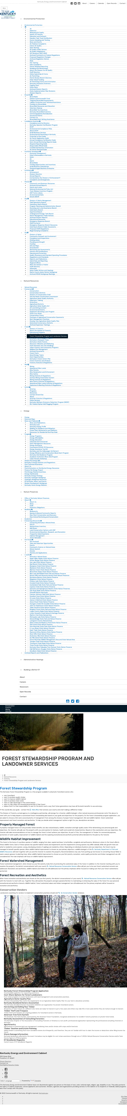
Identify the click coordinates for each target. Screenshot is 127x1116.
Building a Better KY (32, 670)
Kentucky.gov (43, 1093)
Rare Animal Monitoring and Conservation (44, 517)
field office (35, 810)
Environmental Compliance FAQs (41, 129)
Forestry (7, 779)
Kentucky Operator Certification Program (44, 125)
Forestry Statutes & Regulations (41, 363)
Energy (26, 411)
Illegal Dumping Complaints (39, 231)
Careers (92, 3)
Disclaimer (123, 1102)
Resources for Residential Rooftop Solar (43, 432)
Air (25, 27)
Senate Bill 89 (34, 197)
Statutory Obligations (37, 507)
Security (124, 1100)
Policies (124, 1098)
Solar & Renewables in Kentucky (40, 155)
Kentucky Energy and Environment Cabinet (52, 2)
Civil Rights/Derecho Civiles (9, 1065)
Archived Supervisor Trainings (40, 325)
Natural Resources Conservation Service (63, 866)
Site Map (124, 1096)
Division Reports (35, 93)
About (84, 3)
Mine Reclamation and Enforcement (42, 372)
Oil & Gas (8, 711)
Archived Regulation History (39, 59)
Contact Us (4, 1063)
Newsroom (24, 687)
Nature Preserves (31, 492)
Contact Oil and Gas (36, 395)
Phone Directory (5, 1061)
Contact (122, 3)
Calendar (101, 3)
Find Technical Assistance (33, 464)
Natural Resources (31, 281)
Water (27, 233)
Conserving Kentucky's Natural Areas (42, 523)
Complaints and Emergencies (40, 180)
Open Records (112, 3)
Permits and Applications (38, 553)
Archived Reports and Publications (36, 653)
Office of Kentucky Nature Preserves (37, 498)
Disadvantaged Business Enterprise (42, 168)
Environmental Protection (34, 19)
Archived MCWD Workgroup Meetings (42, 274)
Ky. (2, 1)
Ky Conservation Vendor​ (69, 893)
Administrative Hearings (33, 660)
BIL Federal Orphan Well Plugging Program (44, 404)
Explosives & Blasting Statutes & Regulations (45, 385)
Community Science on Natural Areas (42, 547)
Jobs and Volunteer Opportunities (41, 543)
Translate (37, 1081)
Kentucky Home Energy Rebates (36, 485)
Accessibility (122, 1104)
